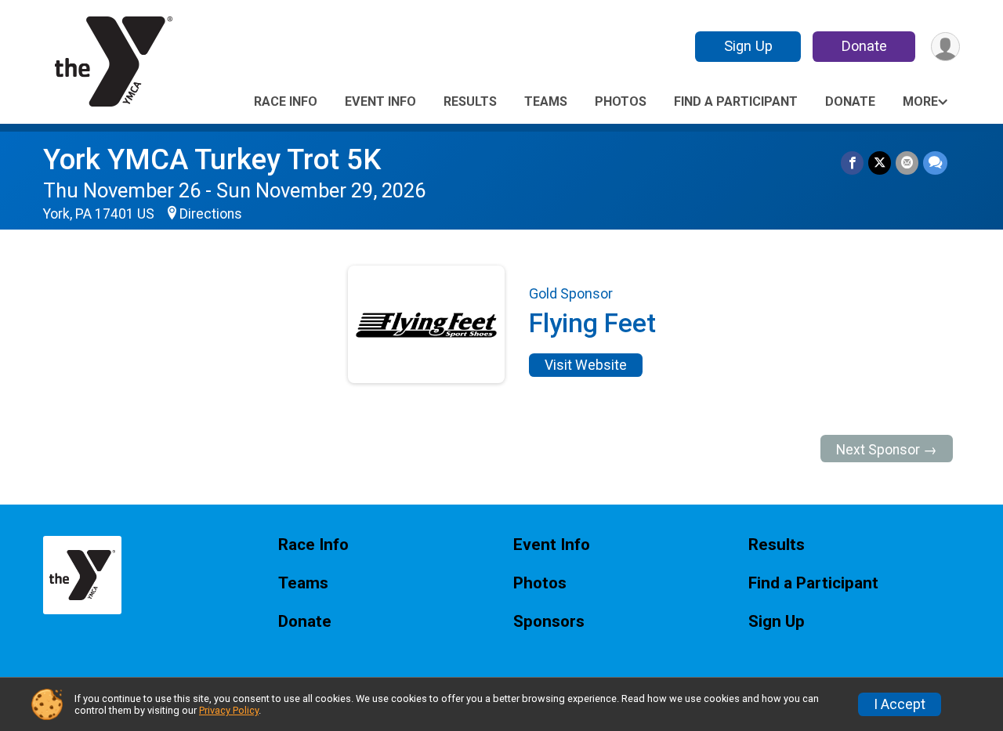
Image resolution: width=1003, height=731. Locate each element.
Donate (864, 46)
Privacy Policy (229, 710)
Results (470, 101)
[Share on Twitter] (879, 162)
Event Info (380, 101)
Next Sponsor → (886, 450)
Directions (210, 214)
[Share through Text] (935, 162)
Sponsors (549, 622)
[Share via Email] (907, 162)
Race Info (285, 101)
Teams (545, 101)
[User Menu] (945, 46)
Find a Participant (736, 101)
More (920, 101)
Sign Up (748, 46)
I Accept (899, 704)
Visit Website (586, 365)
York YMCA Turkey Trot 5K (212, 159)
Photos (620, 101)
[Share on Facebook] (852, 162)
